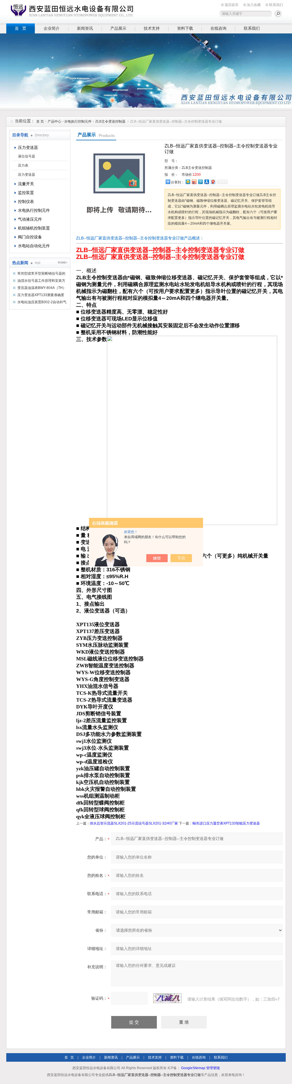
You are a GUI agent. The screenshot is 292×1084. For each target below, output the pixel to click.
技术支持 (152, 28)
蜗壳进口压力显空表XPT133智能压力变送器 (226, 823)
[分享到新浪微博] (194, 181)
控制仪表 (26, 201)
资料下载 (185, 28)
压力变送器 (28, 147)
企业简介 (52, 28)
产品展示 (118, 28)
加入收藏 (254, 5)
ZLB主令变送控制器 (110, 121)
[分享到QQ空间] (187, 181)
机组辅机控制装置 (34, 228)
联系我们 (276, 5)
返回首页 (231, 5)
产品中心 (55, 121)
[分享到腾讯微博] (200, 181)
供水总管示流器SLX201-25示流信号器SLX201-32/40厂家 (134, 823)
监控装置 (26, 192)
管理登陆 (213, 1068)
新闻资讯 (85, 28)
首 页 (20, 28)
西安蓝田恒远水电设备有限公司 (70, 10)
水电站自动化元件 (34, 245)
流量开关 (26, 183)
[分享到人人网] (206, 181)
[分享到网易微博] (213, 181)
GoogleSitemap (193, 1068)
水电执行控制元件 (78, 121)
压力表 (23, 165)
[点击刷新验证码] (167, 998)
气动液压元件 (30, 219)
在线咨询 (218, 28)
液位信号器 (26, 156)
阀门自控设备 (30, 237)
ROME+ (62, 262)
